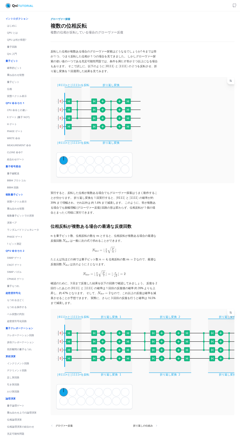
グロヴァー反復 (64, 425)
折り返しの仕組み (143, 425)
